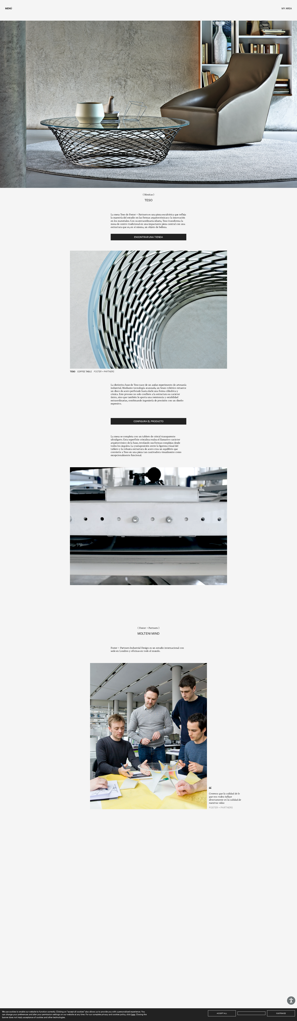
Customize (281, 1013)
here (133, 1014)
